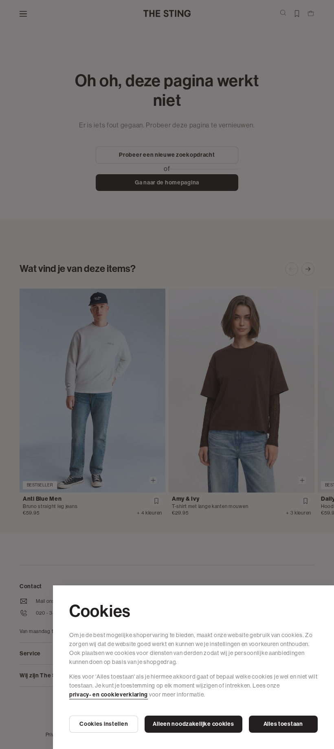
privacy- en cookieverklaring (108, 694)
